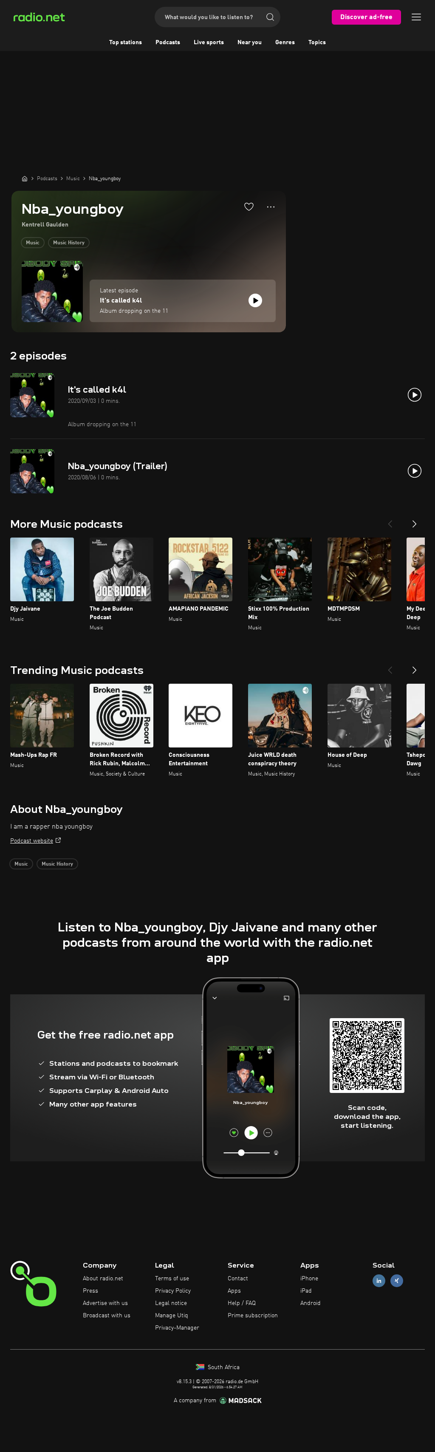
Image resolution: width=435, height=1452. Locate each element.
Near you (249, 42)
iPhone (309, 1279)
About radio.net (103, 1279)
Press (90, 1291)
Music (33, 243)
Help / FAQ (242, 1303)
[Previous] (390, 520)
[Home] (24, 178)
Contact (238, 1279)
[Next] (414, 520)
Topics (317, 42)
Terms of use (172, 1279)
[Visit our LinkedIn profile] (379, 1281)
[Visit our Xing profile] (396, 1281)
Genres (285, 42)
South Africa (223, 1367)
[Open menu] (416, 17)
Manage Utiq (171, 1316)
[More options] (271, 207)
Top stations (125, 42)
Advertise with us (105, 1303)
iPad (306, 1291)
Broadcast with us (106, 1316)
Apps (234, 1291)
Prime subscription (253, 1316)
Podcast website (31, 841)
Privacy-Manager (177, 1328)
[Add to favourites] (249, 206)
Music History (69, 243)
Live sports (209, 42)
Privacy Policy (173, 1291)
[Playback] (255, 300)
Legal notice (171, 1303)
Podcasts (167, 42)
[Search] (270, 17)
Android (310, 1303)
